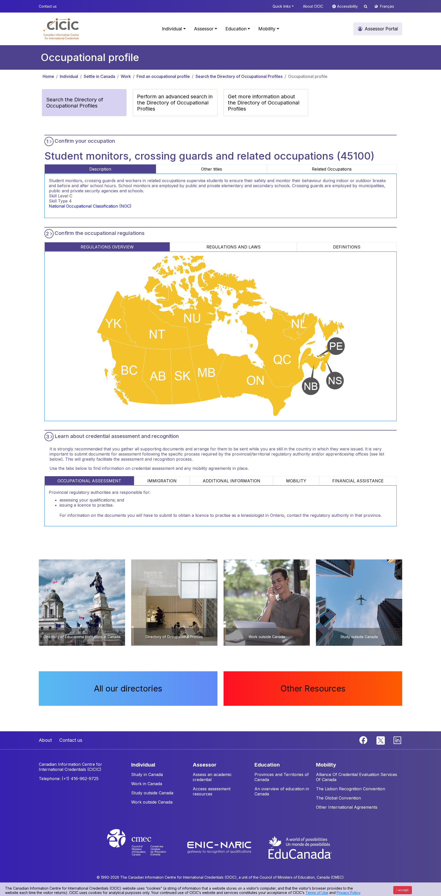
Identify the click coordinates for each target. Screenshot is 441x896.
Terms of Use (316, 892)
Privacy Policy (348, 892)
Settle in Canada (99, 76)
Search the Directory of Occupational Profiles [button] (74, 103)
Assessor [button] (203, 28)
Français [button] (387, 6)
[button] (61, 29)
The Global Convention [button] (338, 798)
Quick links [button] (282, 6)
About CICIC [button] (313, 6)
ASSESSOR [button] (204, 765)
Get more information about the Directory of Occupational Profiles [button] (263, 102)
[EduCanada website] (300, 847)
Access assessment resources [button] (211, 791)
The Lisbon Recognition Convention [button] (350, 788)
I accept (403, 890)
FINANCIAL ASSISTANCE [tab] (358, 480)
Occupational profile (307, 76)
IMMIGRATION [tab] (162, 480)
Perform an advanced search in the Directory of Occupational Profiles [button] (175, 102)
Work (126, 76)
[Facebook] (364, 739)
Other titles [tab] (211, 169)
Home (48, 76)
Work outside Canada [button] (152, 802)
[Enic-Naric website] (219, 847)
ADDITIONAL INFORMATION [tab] (231, 480)
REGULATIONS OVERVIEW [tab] (107, 246)
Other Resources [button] (313, 689)
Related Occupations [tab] (332, 169)
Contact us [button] (48, 6)
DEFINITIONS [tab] (346, 246)
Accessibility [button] (348, 6)
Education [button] (236, 28)
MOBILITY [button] (326, 765)
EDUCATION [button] (267, 765)
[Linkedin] (397, 739)
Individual (69, 76)
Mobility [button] (266, 28)
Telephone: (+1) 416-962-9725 (69, 778)
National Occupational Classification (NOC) (90, 206)
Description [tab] (100, 169)
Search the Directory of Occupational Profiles (239, 76)
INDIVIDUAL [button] (143, 765)
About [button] (45, 740)
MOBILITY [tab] (296, 480)
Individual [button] (172, 28)
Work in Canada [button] (146, 783)
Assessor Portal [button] (381, 28)
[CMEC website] (143, 847)
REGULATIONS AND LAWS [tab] (233, 246)
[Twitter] (380, 739)
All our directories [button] (128, 689)
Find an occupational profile (163, 76)
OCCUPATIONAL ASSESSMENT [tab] (89, 480)
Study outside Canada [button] (152, 792)
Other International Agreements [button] (346, 807)
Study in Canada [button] (147, 774)
